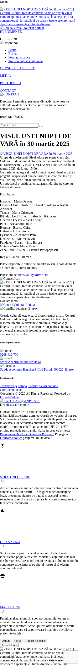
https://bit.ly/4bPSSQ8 (33, 275)
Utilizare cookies (11, 438)
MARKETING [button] (10, 607)
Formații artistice (19, 57)
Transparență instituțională (25, 61)
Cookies (33, 386)
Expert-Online (9, 397)
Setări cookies (48, 386)
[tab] (39, 463)
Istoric (12, 50)
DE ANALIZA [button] (10, 542)
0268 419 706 (9, 354)
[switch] (2, 480)
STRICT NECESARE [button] (15, 477)
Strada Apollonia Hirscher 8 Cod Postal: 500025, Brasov (37, 369)
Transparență (8, 386)
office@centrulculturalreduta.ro (20, 362)
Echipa (12, 53)
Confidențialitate (11, 390)
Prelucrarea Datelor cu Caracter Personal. (27, 434)
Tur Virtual (37, 28)
